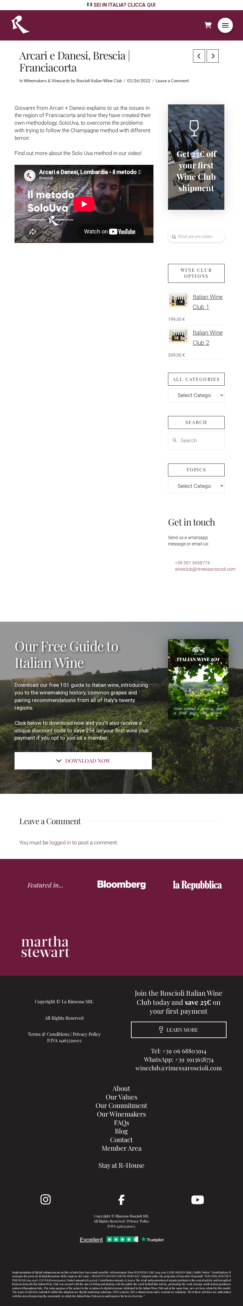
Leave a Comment (172, 80)
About (121, 1088)
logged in (60, 842)
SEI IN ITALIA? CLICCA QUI (124, 5)
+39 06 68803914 (184, 1051)
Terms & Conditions (48, 1034)
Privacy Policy (87, 1034)
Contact (121, 1139)
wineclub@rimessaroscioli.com (205, 569)
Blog (121, 1130)
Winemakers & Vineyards (47, 80)
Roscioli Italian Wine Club (99, 80)
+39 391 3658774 (192, 562)
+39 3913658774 (194, 1059)
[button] (225, 25)
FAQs (121, 1122)
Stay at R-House (121, 1164)
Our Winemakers (121, 1113)
